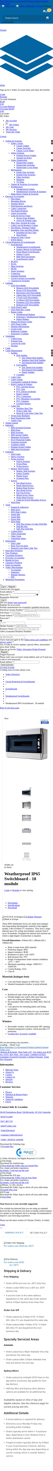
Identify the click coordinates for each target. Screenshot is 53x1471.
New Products (11, 553)
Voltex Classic (17, 143)
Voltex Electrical (12, 674)
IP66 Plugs (15, 430)
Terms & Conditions (14, 1099)
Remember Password (9, 597)
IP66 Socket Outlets (19, 435)
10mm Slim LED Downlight (28, 295)
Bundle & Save (12, 560)
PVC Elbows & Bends (26, 391)
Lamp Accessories (18, 213)
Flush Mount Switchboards (28, 252)
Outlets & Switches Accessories (24, 184)
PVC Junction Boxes (25, 387)
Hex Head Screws (24, 490)
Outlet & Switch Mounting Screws (31, 500)
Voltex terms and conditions (36, 640)
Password (5, 594)
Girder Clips (16, 420)
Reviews (9, 1082)
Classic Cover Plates (25, 151)
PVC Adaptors (22, 401)
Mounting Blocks (18, 201)
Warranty (9, 1097)
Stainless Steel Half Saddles (34, 360)
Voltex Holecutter (18, 534)
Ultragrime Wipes (18, 538)
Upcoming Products (14, 555)
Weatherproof (17, 187)
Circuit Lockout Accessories (23, 278)
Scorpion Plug (22, 478)
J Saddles (20, 375)
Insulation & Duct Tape (26, 232)
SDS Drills (15, 522)
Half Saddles (21, 355)
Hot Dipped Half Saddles (32, 363)
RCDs (13, 264)
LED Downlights (18, 285)
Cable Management (13, 350)
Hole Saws (15, 509)
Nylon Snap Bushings (20, 416)
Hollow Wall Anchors (25, 471)
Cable (7, 348)
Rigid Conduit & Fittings (21, 384)
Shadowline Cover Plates (27, 167)
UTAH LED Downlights (27, 297)
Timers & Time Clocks (20, 237)
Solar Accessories (13, 565)
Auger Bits (15, 517)
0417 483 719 (7, 1121)
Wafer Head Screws (24, 497)
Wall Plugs (15, 502)
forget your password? (17, 602)
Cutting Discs (17, 531)
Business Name (7, 629)
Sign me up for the (23, 649)
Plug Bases (15, 199)
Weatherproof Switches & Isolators (31, 191)
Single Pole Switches (25, 172)
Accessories (16, 570)
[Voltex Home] (8, 6)
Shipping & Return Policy (16, 1094)
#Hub (2, 85)
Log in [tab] (3, 587)
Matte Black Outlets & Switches (24, 194)
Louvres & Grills (18, 343)
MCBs (14, 269)
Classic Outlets (22, 146)
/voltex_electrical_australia (12, 1139)
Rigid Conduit (22, 394)
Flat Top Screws (23, 493)
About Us (9, 1072)
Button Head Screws (25, 488)
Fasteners (9, 452)
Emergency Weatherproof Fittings (30, 317)
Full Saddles (21, 365)
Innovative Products (14, 550)
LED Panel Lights (18, 324)
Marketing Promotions (15, 579)
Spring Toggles (22, 473)
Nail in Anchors (23, 461)
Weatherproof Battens (25, 314)
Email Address (7, 615)
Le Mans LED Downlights (27, 300)
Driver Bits (15, 519)
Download (12, 908)
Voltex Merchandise (14, 567)
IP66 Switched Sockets (21, 428)
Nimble (3, 30)
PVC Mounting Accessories (28, 399)
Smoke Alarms (11, 423)
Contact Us (10, 1077)
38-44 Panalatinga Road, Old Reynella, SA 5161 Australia (25, 1112)
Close (2, 1225)
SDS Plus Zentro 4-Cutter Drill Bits (31, 524)
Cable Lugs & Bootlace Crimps (24, 225)
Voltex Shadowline (19, 160)
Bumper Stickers (18, 575)
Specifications (14, 905)
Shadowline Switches (25, 165)
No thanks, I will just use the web (14, 1170)
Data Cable (16, 543)
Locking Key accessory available (22, 1034)
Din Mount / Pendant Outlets (23, 228)
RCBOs (14, 261)
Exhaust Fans (16, 341)
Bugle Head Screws (24, 485)
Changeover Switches (20, 281)
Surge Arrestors (17, 271)
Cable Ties (15, 406)
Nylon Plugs (21, 464)
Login (2, 94)
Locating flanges (23, 403)
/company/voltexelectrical (11, 1135)
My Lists (9, 127)
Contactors (15, 273)
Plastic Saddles (28, 372)
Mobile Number (7, 626)
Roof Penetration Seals (20, 418)
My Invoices (11, 129)
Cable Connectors (18, 208)
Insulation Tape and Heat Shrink (25, 230)
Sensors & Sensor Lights (21, 322)
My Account (11, 121)
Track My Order (12, 132)
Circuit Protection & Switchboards (20, 242)
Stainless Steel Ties (24, 408)
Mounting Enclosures (20, 437)
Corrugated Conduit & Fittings (24, 382)
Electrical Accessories (14, 196)
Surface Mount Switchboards (28, 249)
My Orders (14, 125)
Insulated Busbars (18, 276)
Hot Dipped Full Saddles (32, 370)
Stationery (15, 572)
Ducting (14, 346)
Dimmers (20, 179)
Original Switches (24, 158)
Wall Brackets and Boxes (21, 206)
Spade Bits (15, 514)
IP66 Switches (17, 432)
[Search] (47, 18)
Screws (14, 481)
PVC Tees (20, 389)
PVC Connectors (23, 396)
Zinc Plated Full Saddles (32, 367)
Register (3, 97)
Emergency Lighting (20, 334)
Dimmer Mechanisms (20, 326)
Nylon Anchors (17, 459)
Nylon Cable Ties (23, 411)
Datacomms (10, 541)
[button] (26, 1152)
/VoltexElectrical (8, 1130)
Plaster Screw (22, 476)
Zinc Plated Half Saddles (32, 358)
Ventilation (10, 336)
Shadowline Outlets (24, 163)
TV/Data (20, 182)
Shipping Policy (14, 1233)
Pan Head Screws (24, 483)
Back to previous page (9, 708)
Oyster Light (16, 329)
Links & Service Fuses (20, 216)
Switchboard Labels (24, 259)
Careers (8, 1074)
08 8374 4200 (7, 1117)
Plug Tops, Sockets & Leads (23, 223)
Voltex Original (17, 153)
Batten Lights (16, 312)
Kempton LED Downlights (28, 302)
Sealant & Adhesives (20, 507)
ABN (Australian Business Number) (15, 631)
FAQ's (8, 1102)
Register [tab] (12, 587)
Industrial (9, 425)
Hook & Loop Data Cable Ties (29, 413)
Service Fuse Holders (25, 218)
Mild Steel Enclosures (25, 257)
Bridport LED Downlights (27, 305)
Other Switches (22, 177)
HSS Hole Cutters (18, 512)
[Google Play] (7, 1146)
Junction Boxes (17, 204)
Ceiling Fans (16, 338)
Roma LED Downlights (26, 290)
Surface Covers (22, 254)
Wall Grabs (16, 454)
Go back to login (7, 667)
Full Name (5, 613)
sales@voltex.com (8, 1126)
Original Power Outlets (26, 155)
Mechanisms (16, 170)
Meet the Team (11, 1070)
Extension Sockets (19, 442)
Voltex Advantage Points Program (31, 649)
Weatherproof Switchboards (28, 247)
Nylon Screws (22, 466)
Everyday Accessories (14, 558)
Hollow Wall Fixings (20, 469)
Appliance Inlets (18, 444)
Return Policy (38, 1232)
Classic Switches (23, 148)
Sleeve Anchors (17, 456)
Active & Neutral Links (26, 220)
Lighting (9, 283)
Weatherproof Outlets (25, 189)
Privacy (8, 1092)
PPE (13, 577)
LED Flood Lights (19, 307)
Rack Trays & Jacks (19, 546)
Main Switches (17, 266)
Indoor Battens (22, 319)
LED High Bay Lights (20, 310)
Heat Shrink (21, 235)
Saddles (14, 353)
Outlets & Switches (13, 141)
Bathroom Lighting (19, 331)
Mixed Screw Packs (24, 495)
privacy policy (6, 642)
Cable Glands (17, 379)
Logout (3, 136)
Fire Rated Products (19, 211)
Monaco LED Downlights (27, 288)
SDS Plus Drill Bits (24, 529)
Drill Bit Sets (21, 526)
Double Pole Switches (25, 175)
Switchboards (17, 244)
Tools (7, 505)
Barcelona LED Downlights (28, 293)
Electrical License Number (12, 610)
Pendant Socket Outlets (21, 447)
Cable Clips (16, 377)
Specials (9, 1079)
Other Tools (16, 536)
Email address (7, 592)
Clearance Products (13, 562)
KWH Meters (17, 240)
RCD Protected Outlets (21, 440)
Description (13, 903)
